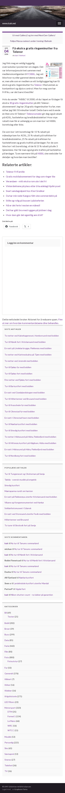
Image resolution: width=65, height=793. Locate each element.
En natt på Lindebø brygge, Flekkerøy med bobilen (28, 348)
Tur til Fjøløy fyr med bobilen (18, 367)
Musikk (8, 737)
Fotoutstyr (13, 661)
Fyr (6, 667)
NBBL (40, 153)
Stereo (8, 759)
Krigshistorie (11, 696)
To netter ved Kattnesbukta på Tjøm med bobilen (28, 354)
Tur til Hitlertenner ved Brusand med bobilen (26, 399)
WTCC (11, 730)
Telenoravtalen (34, 113)
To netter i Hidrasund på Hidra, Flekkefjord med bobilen (30, 436)
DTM (10, 711)
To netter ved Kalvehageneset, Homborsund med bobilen (32, 335)
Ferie (7, 646)
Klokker (8, 690)
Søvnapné (9, 754)
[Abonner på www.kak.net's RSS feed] (3, 2)
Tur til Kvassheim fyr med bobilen (20, 405)
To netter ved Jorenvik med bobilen (21, 361)
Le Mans (11, 721)
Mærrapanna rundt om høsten (19, 491)
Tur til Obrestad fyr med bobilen (20, 411)
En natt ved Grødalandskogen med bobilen (25, 392)
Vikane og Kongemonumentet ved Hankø (24, 502)
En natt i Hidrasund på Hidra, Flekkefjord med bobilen (29, 449)
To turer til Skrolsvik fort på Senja (20, 525)
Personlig (9, 742)
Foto (7, 657)
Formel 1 (12, 716)
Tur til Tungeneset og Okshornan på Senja (25, 474)
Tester (11, 616)
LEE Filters (9, 702)
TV (6, 771)
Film (6, 651)
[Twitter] (13, 2)
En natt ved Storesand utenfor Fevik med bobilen (28, 514)
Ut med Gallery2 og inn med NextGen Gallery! (33, 35)
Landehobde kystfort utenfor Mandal (31, 583)
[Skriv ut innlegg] (60, 55)
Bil (6, 612)
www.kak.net (9, 23)
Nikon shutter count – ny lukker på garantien (32, 594)
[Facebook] (8, 2)
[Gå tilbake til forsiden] (32, 13)
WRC (10, 725)
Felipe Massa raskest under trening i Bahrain (31, 41)
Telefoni (22, 55)
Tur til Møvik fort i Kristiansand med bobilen (25, 342)
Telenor (38, 84)
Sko (6, 748)
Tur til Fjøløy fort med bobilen (18, 373)
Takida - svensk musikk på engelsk (20, 479)
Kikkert (8, 679)
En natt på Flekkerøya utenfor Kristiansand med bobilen (31, 497)
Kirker (7, 685)
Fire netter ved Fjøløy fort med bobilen (23, 380)
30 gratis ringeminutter (21, 102)
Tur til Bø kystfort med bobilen (19, 386)
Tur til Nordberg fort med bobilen (20, 455)
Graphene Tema (20, 789)
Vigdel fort (20, 589)
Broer (7, 628)
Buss (7, 634)
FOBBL (31, 74)
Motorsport (10, 707)
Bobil (7, 623)
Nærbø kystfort (26, 577)
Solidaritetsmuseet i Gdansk (18, 508)
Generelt (9, 673)
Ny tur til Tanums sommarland (25, 543)
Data (7, 640)
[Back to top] (58, 786)
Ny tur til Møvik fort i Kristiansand (27, 554)
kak (16, 55)
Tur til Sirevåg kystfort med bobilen (21, 430)
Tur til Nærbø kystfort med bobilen (21, 424)
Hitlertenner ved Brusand (17, 519)
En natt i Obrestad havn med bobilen (22, 418)
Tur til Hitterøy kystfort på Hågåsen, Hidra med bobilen (30, 443)
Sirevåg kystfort (12, 485)
